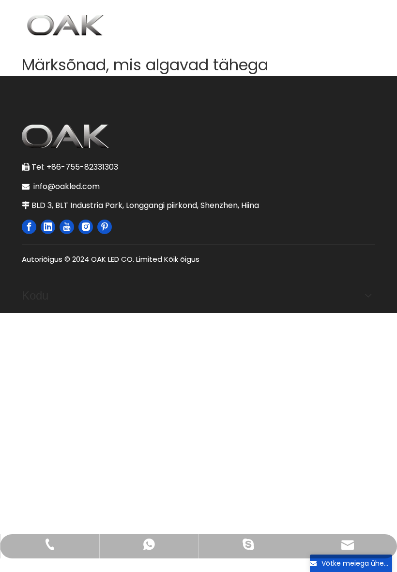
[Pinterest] (104, 227)
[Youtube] (67, 227)
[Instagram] (85, 227)
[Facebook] (29, 227)
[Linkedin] (48, 227)
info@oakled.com (68, 186)
